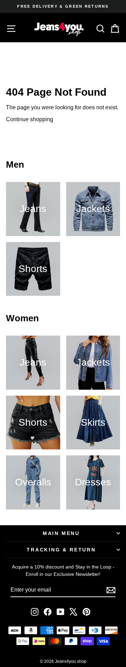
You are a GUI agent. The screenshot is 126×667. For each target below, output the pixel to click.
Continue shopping (29, 119)
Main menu (61, 533)
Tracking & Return (61, 549)
